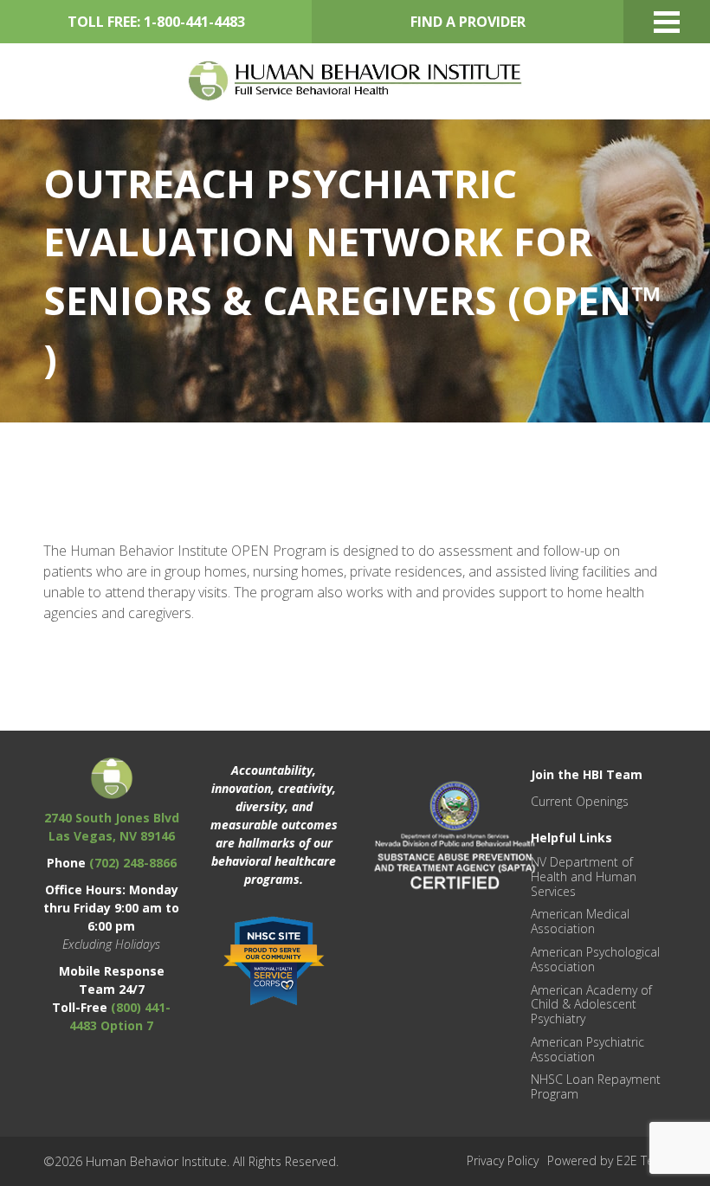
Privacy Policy (503, 1160)
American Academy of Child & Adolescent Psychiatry (591, 1005)
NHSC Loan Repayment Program (596, 1086)
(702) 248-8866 (133, 862)
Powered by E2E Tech (607, 1160)
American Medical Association (580, 921)
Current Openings (580, 801)
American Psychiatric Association (587, 1049)
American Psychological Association (595, 959)
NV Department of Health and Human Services (583, 876)
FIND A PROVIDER (468, 21)
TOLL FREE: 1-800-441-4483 (156, 21)
